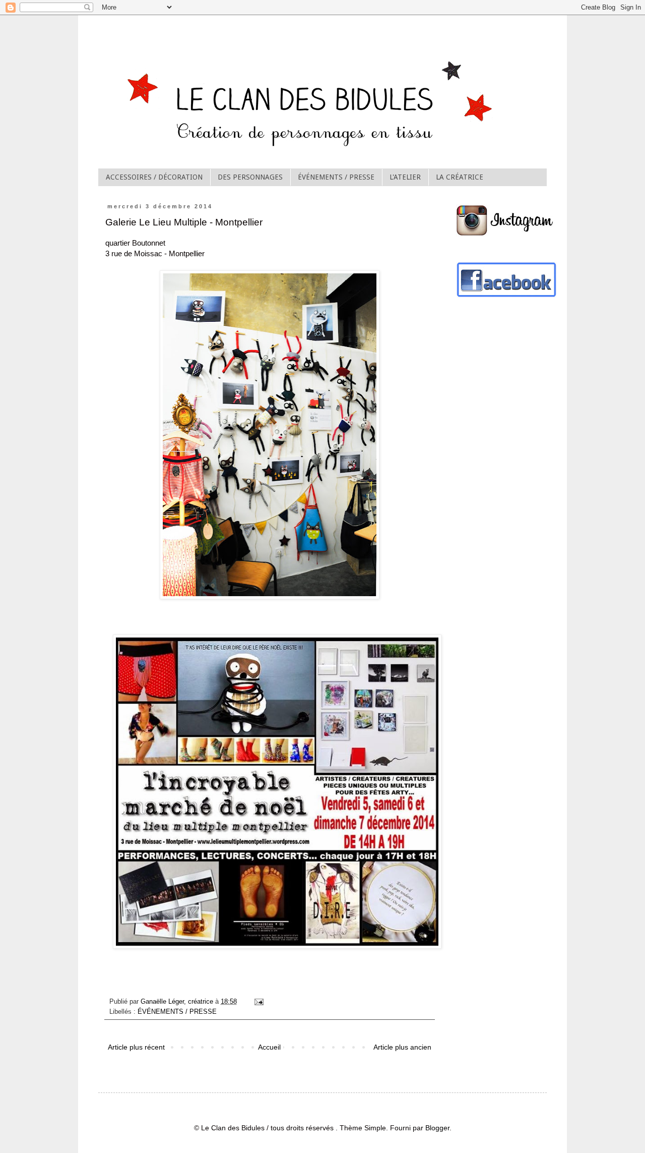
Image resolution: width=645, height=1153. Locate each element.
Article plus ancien (402, 1047)
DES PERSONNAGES (250, 177)
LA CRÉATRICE (459, 177)
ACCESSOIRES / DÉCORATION (154, 177)
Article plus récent (136, 1047)
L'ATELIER (405, 177)
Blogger (437, 1128)
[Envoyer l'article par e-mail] (258, 1001)
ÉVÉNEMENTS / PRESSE (336, 177)
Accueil (269, 1047)
